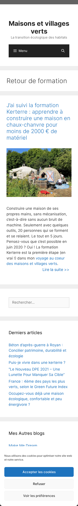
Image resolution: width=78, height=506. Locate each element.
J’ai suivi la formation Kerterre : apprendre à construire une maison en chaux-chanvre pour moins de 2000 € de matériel (38, 121)
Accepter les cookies (39, 472)
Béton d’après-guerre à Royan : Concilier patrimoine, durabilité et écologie (37, 350)
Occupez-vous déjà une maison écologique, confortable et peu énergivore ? (36, 399)
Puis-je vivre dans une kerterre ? (37, 362)
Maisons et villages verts (39, 27)
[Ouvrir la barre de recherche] (63, 50)
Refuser (39, 484)
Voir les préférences (39, 496)
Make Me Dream (23, 445)
